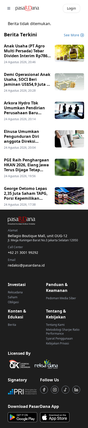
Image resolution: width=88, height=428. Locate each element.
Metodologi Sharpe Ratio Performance (62, 332)
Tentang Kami (55, 325)
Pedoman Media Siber (61, 298)
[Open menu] (9, 8)
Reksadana (15, 292)
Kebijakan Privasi (57, 343)
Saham (12, 297)
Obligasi (13, 302)
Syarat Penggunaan (59, 338)
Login (71, 8)
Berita (12, 325)
